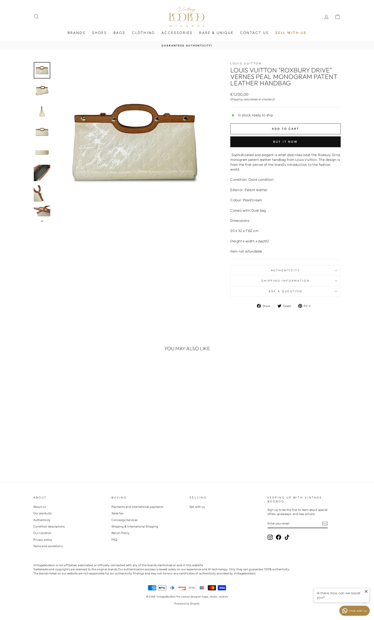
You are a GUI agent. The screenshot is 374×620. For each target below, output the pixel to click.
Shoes (99, 33)
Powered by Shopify (186, 603)
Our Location (42, 533)
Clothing (143, 33)
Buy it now (285, 141)
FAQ (114, 539)
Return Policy (120, 533)
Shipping (236, 99)
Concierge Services (124, 520)
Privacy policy (42, 539)
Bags (119, 33)
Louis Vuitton (246, 63)
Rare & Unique (216, 33)
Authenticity (285, 270)
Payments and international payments (137, 506)
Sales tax (117, 513)
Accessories (177, 33)
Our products (42, 513)
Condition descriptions (49, 526)
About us (39, 506)
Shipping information (285, 280)
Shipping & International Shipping (134, 526)
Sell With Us (290, 33)
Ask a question (286, 291)
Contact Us (254, 33)
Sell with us (197, 506)
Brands (76, 33)
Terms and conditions (48, 546)
